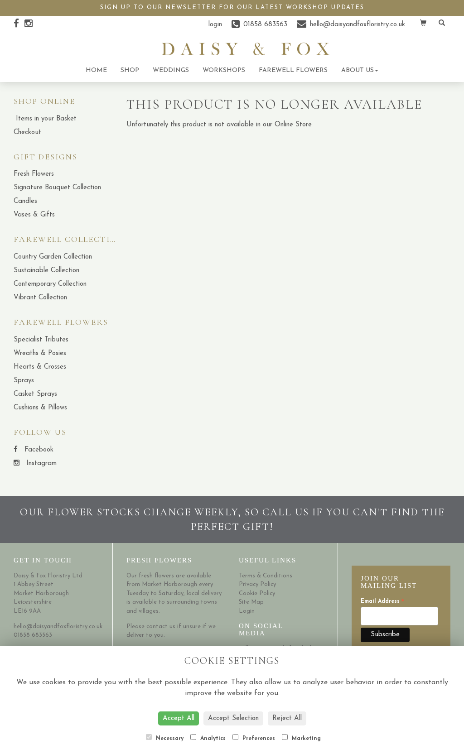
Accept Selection (233, 718)
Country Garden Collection (53, 257)
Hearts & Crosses (40, 367)
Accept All (178, 718)
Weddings (171, 70)
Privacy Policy (257, 584)
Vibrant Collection (40, 297)
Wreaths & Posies (40, 353)
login (215, 24)
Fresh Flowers (34, 174)
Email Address (382, 602)
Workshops (224, 70)
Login (247, 611)
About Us (357, 70)
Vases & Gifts (34, 214)
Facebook (37, 450)
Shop (130, 70)
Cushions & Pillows (40, 407)
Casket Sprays (35, 394)
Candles (25, 201)
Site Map (251, 602)
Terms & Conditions (265, 576)
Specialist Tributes (41, 339)
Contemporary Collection (50, 284)
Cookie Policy (257, 593)
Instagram (40, 463)
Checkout (27, 132)
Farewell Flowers (293, 70)
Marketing (305, 738)
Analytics (212, 738)
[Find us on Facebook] (19, 24)
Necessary (169, 738)
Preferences (258, 738)
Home (96, 70)
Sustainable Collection (46, 270)
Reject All (287, 718)
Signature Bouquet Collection (57, 187)
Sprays (24, 380)
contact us (160, 626)
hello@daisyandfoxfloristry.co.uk (58, 626)
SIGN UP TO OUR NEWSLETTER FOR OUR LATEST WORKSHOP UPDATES (232, 7)
